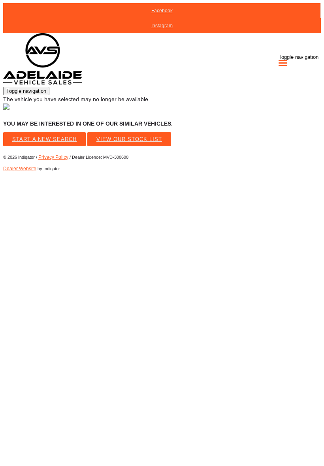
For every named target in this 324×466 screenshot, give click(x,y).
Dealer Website (19, 168)
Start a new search (44, 139)
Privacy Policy (53, 157)
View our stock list (129, 139)
